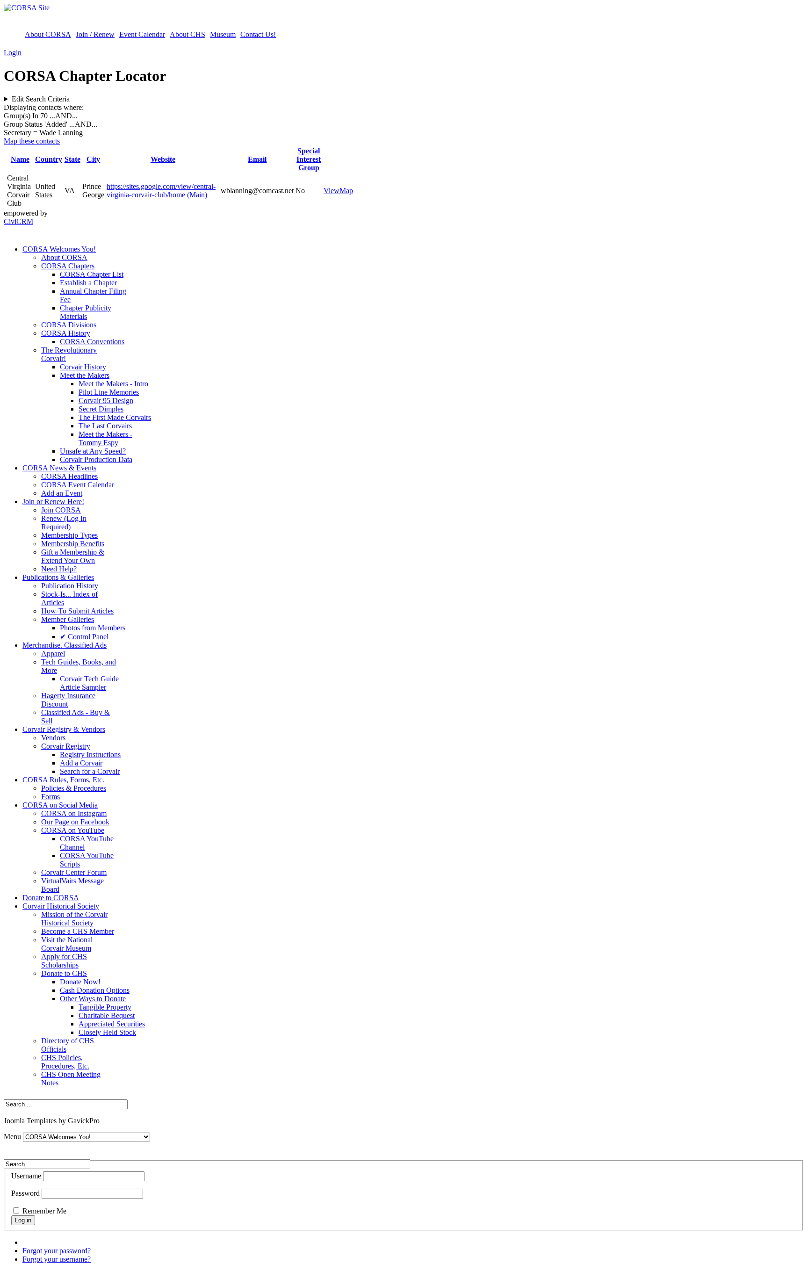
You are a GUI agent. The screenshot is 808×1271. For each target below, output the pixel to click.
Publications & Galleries (58, 577)
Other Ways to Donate (93, 999)
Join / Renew (95, 34)
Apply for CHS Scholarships (64, 961)
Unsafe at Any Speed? (93, 451)
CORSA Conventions (92, 342)
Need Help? (59, 569)
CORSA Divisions (68, 325)
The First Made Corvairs (115, 417)
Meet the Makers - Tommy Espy (105, 438)
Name (20, 159)
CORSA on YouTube (72, 830)
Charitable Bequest (107, 1015)
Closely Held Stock (107, 1032)
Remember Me (44, 1211)
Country (48, 159)
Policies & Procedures (73, 788)
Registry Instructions (90, 754)
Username (26, 1176)
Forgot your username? (56, 1259)
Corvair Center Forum (74, 872)
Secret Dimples (101, 409)
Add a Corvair (81, 763)
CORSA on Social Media (60, 805)
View (331, 191)
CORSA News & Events (59, 468)
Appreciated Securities (112, 1024)
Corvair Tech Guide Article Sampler (89, 683)
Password (25, 1193)
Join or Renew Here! (53, 502)
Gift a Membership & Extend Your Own (72, 556)
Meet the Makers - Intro (113, 384)
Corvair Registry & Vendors (63, 729)
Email (257, 159)
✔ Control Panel (84, 637)
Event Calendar (142, 34)
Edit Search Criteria (41, 99)
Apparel (53, 653)
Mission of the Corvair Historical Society (74, 918)
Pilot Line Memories (109, 392)
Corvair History (83, 367)
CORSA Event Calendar (77, 485)
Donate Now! (80, 982)
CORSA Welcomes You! (59, 249)
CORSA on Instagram (74, 813)
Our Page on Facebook (75, 822)
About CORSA (48, 34)
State (72, 159)
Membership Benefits (72, 544)
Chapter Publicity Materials (85, 312)
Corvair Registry (65, 746)
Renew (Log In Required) (64, 522)
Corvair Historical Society (60, 906)
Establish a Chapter (88, 283)
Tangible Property (105, 1007)
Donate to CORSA (50, 898)
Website (163, 159)
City (93, 159)
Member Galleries (67, 619)
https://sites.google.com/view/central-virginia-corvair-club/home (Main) (161, 190)
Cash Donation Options (95, 990)
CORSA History (65, 333)
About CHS (187, 34)
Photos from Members (92, 628)
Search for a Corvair (90, 771)
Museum (223, 34)
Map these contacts (32, 141)
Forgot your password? (56, 1251)
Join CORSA (61, 510)
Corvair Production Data (96, 459)
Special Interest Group (308, 159)
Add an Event (61, 493)
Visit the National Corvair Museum (67, 944)
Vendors (53, 738)
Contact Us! (258, 34)
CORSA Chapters (67, 266)
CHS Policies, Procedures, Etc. (65, 1062)
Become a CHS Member (77, 931)
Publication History (69, 586)
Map (346, 191)
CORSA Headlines (69, 476)
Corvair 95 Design (106, 400)
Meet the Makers (84, 375)
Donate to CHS (64, 973)
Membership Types (69, 535)
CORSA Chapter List (91, 274)
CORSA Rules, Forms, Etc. (63, 780)
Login (13, 53)
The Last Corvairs (105, 426)
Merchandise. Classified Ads (64, 645)
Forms (50, 797)
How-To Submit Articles (77, 611)
